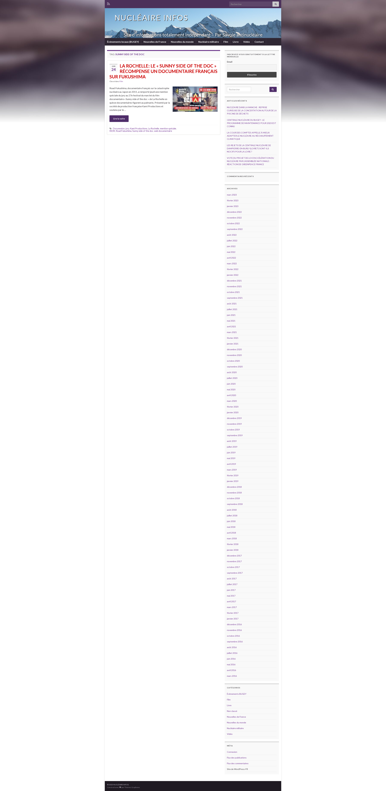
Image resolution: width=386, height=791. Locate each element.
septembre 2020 (235, 366)
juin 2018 (231, 521)
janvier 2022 (232, 275)
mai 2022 (231, 252)
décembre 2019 (234, 418)
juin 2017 (231, 590)
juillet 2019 (232, 446)
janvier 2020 (232, 412)
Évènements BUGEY (236, 694)
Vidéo (246, 41)
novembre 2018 (234, 492)
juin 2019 (231, 452)
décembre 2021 (234, 280)
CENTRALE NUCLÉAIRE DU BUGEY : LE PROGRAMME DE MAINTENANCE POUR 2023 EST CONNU (251, 123)
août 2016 (232, 647)
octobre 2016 (233, 636)
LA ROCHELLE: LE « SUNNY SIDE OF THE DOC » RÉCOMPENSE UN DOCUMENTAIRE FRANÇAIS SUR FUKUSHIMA (163, 71)
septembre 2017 (235, 573)
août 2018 (232, 509)
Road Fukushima (123, 131)
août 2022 (232, 235)
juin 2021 (231, 315)
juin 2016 (231, 658)
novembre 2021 (234, 286)
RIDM (112, 131)
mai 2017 (231, 595)
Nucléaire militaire (208, 41)
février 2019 (232, 475)
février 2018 (232, 544)
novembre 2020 (234, 355)
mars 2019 (232, 469)
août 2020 (232, 372)
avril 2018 (231, 532)
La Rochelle (153, 128)
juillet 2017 (232, 584)
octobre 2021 (233, 292)
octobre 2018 (233, 498)
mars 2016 (232, 676)
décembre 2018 (234, 487)
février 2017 (232, 613)
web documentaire (163, 131)
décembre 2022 (234, 212)
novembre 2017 (234, 561)
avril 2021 (231, 326)
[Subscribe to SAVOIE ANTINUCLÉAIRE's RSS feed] (108, 3)
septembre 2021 (235, 298)
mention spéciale (168, 128)
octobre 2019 (233, 429)
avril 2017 (231, 601)
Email (229, 61)
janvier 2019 (232, 481)
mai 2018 (231, 527)
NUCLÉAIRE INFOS (151, 17)
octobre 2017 (233, 567)
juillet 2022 (232, 240)
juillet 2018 (232, 515)
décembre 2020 (234, 349)
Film (225, 41)
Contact (259, 41)
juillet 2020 (232, 378)
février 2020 (232, 406)
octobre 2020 (233, 361)
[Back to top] (379, 784)
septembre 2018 (235, 504)
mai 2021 (231, 320)
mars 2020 (232, 401)
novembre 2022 (234, 217)
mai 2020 (231, 389)
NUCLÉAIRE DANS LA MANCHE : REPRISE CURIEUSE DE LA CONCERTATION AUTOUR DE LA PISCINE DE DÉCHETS (252, 110)
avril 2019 (231, 464)
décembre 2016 (234, 624)
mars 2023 (232, 194)
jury (127, 128)
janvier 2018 (232, 550)
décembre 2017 (234, 555)
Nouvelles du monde (182, 41)
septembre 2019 (235, 435)
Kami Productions (138, 128)
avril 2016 (231, 670)
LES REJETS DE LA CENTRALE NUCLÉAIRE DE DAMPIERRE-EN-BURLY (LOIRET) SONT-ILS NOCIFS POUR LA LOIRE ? (249, 148)
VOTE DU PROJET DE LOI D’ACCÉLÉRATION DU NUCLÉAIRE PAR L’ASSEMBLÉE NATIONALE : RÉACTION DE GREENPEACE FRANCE (250, 161)
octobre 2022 (233, 223)
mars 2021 (232, 332)
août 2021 (232, 303)
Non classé (232, 711)
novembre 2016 (234, 630)
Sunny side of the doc (142, 131)
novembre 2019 (234, 424)
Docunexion (119, 128)
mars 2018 (232, 538)
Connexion (232, 752)
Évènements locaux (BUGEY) (123, 41)
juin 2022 (231, 246)
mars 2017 (232, 607)
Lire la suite (119, 118)
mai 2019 (231, 458)
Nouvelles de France (155, 41)
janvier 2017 (232, 618)
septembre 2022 (235, 229)
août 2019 (232, 441)
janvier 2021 (232, 343)
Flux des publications (237, 757)
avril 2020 (231, 395)
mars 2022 (232, 263)
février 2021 (232, 338)
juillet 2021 (232, 309)
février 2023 (232, 200)
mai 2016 (231, 664)
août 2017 (232, 578)
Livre (236, 41)
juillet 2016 (232, 653)
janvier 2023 (232, 206)
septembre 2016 (235, 641)
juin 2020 (231, 383)
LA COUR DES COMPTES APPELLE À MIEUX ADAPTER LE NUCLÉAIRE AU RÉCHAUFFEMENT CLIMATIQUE (250, 135)
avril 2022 (231, 257)
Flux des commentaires (237, 763)
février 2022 (232, 269)
